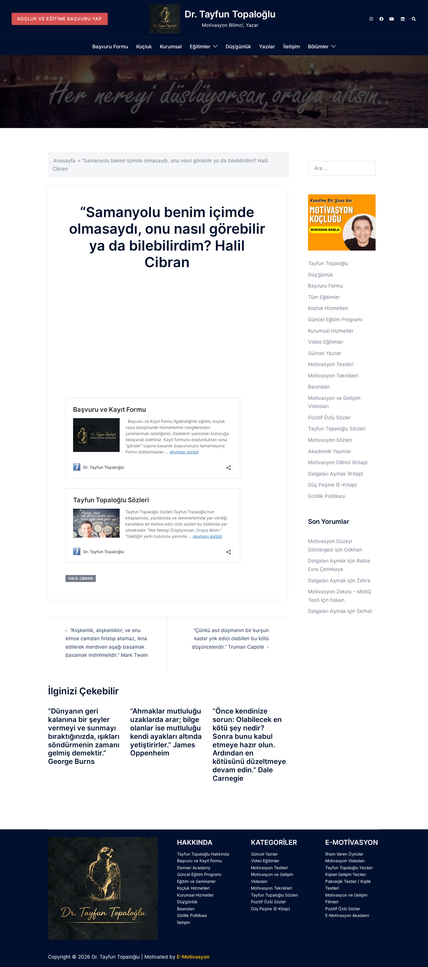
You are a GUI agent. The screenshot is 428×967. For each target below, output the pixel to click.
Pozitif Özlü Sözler (329, 417)
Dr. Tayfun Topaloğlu (230, 14)
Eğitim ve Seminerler (196, 881)
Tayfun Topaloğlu (328, 263)
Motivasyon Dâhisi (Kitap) (338, 462)
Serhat (364, 611)
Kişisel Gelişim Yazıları (345, 874)
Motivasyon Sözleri (330, 440)
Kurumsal (171, 46)
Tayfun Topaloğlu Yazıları (349, 867)
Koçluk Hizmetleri (328, 308)
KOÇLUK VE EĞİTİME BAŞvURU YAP (59, 19)
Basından (319, 387)
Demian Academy (194, 867)
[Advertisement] (167, 323)
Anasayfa (64, 161)
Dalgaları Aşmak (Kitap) (335, 474)
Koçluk (144, 46)
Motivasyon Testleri (330, 364)
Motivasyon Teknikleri (333, 376)
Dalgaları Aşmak (327, 561)
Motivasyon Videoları (345, 860)
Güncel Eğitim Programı (335, 319)
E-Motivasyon (193, 957)
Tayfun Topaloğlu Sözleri (336, 429)
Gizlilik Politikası (326, 496)
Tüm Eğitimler (324, 297)
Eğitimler (200, 46)
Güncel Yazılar (324, 353)
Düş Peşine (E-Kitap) (332, 485)
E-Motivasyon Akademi (347, 915)
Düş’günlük (238, 46)
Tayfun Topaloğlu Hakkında (203, 853)
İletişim (291, 46)
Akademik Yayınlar (329, 451)
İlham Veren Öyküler (344, 853)
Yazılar (267, 46)
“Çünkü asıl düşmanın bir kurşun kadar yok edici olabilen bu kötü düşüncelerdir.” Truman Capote (230, 638)
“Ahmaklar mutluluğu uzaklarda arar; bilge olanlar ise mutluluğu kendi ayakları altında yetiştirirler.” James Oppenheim (166, 732)
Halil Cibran (80, 578)
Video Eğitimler (325, 342)
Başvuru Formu (110, 46)
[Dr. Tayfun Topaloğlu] (164, 18)
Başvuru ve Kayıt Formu (199, 860)
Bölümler (318, 46)
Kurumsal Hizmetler (330, 331)
